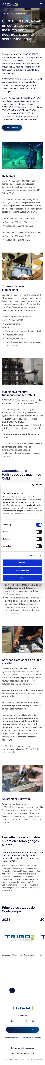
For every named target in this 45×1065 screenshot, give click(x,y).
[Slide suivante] (12, 990)
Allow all (22, 563)
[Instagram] (26, 1021)
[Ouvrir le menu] (41, 4)
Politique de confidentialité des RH (22, 1053)
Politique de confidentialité (22, 1043)
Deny (22, 578)
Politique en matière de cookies (22, 1048)
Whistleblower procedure (32, 1038)
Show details (32, 555)
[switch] (39, 532)
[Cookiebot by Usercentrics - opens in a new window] (32, 485)
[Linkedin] (12, 1021)
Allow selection (22, 570)
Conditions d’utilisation (12, 1038)
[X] (33, 1021)
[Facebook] (19, 1021)
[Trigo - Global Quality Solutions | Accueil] (10, 4)
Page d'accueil (7, 13)
